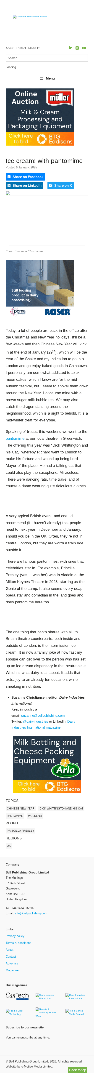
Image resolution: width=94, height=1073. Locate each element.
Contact (21, 48)
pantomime (15, 438)
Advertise (12, 963)
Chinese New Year (20, 808)
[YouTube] (84, 48)
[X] (77, 48)
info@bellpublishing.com (31, 913)
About (9, 48)
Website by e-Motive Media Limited (29, 1066)
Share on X (62, 185)
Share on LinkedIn (27, 185)
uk (9, 845)
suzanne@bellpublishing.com (43, 715)
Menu (50, 78)
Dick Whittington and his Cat (61, 808)
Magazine (12, 970)
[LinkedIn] (70, 48)
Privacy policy (15, 936)
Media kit (34, 48)
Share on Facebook (27, 177)
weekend (35, 815)
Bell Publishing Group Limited (28, 1061)
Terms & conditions (18, 943)
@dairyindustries (35, 721)
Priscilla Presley (20, 830)
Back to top (77, 1070)
